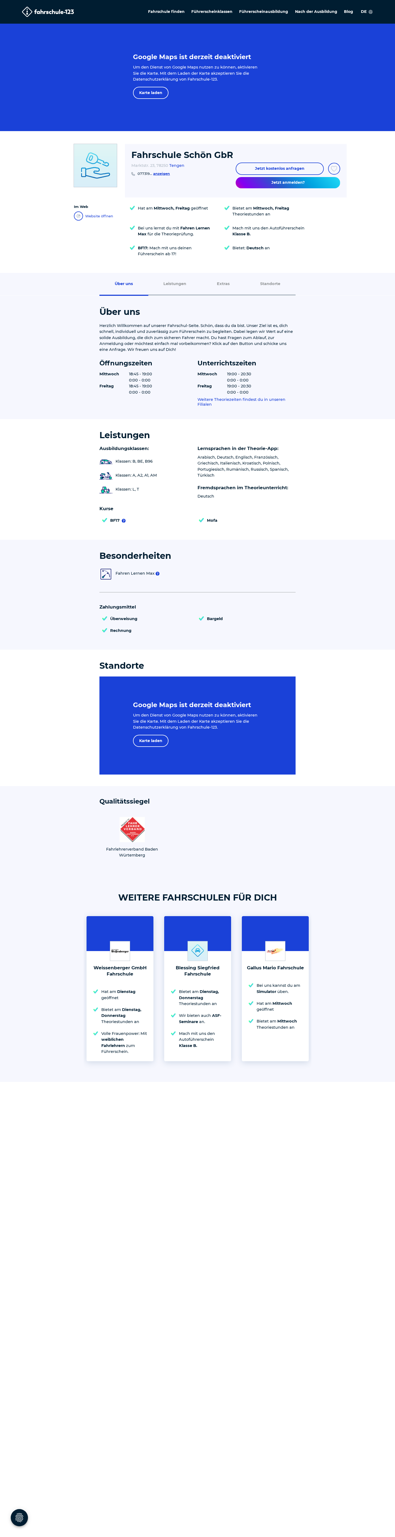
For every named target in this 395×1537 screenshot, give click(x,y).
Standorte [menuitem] (270, 283)
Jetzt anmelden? (288, 182)
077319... (154, 173)
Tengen (176, 165)
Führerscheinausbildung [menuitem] (263, 11)
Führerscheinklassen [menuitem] (211, 11)
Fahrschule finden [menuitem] (166, 11)
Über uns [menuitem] (124, 283)
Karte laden (150, 92)
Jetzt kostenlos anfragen (279, 168)
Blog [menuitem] (348, 11)
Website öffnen (99, 216)
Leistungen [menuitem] (174, 283)
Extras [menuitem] (223, 283)
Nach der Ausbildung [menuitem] (316, 11)
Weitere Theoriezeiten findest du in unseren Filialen (241, 401)
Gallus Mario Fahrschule (275, 967)
